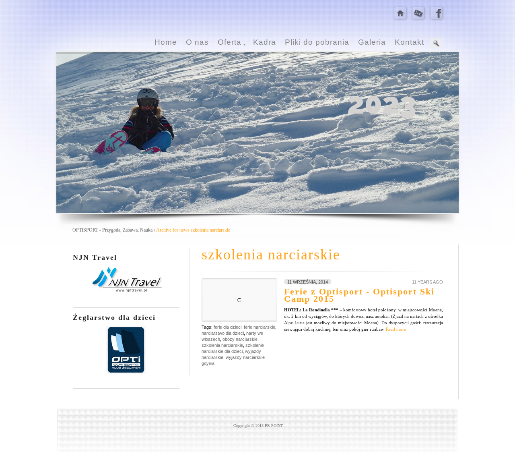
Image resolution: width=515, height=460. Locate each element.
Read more (396, 329)
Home (165, 42)
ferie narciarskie (259, 327)
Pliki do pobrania (317, 42)
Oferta (229, 42)
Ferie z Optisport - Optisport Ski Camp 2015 (359, 295)
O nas (197, 42)
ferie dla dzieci (227, 327)
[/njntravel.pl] (126, 291)
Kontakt (409, 42)
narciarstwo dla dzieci (223, 333)
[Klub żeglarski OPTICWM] (126, 372)
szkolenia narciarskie (222, 345)
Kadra (264, 42)
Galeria (372, 42)
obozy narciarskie (240, 339)
